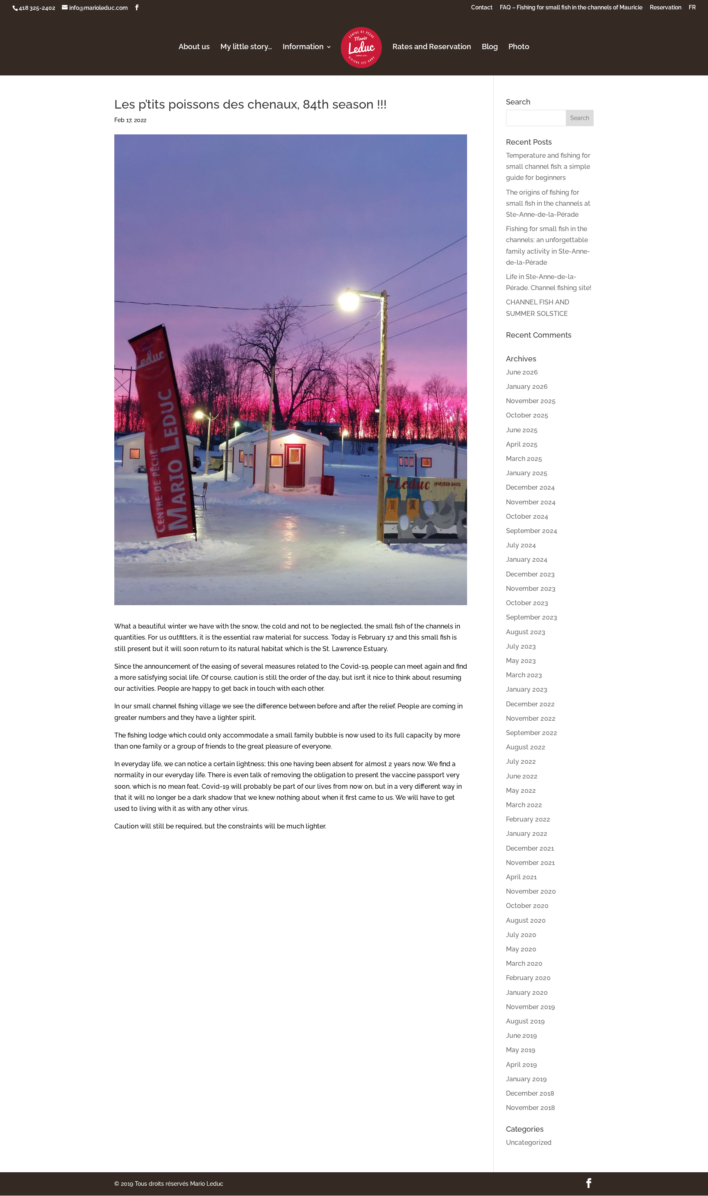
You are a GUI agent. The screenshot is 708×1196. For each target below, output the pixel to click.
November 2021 (530, 863)
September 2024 (531, 531)
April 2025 (522, 444)
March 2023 (524, 675)
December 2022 (530, 704)
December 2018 (530, 1093)
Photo (518, 47)
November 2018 (530, 1108)
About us (194, 47)
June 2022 (522, 776)
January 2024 (526, 559)
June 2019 (521, 1035)
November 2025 (531, 401)
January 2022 (526, 833)
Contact (481, 8)
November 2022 (531, 718)
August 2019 (525, 1021)
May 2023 (521, 661)
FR (692, 8)
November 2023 (531, 588)
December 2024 (530, 487)
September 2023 (531, 617)
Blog (490, 47)
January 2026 (527, 386)
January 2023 (526, 689)
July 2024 (521, 545)
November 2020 (531, 891)
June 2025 (522, 430)
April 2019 (521, 1065)
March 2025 (524, 459)
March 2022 (524, 805)
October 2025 (527, 415)
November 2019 (530, 1007)
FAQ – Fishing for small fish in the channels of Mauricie (571, 8)
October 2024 (527, 516)
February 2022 (528, 819)
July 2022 (521, 761)
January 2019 (526, 1079)
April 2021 (521, 877)
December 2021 (530, 848)
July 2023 (521, 646)
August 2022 (525, 747)
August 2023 (525, 632)
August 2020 (526, 920)
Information (303, 47)
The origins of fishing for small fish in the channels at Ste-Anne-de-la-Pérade (548, 203)
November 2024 (531, 502)
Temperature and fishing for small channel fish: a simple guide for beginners (548, 167)
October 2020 (527, 906)
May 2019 (520, 1050)
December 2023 (530, 574)
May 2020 (521, 949)
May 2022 (521, 790)
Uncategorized (528, 1142)
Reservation (665, 8)
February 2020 (528, 978)
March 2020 (524, 963)
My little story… (246, 47)
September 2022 (531, 733)
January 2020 (527, 992)
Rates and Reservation (432, 47)
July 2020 (521, 935)
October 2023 (527, 603)
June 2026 (522, 372)
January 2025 (526, 473)
